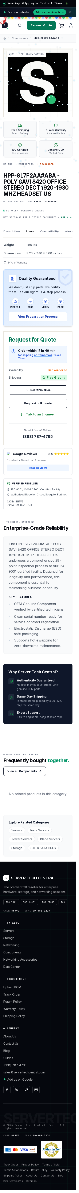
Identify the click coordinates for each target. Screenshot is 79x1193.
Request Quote (41, 25)
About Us (9, 1036)
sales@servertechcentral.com (24, 1072)
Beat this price (40, 390)
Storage (17, 848)
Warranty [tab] (71, 231)
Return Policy (12, 1001)
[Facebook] (7, 1089)
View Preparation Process (38, 316)
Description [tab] (11, 231)
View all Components (22, 771)
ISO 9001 (11, 902)
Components (20, 38)
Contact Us (11, 1043)
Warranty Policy (14, 1009)
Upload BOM (12, 987)
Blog (6, 1050)
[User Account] (70, 25)
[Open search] (20, 25)
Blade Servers (50, 839)
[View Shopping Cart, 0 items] (61, 25)
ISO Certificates (13, 1181)
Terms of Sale (51, 1164)
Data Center (11, 966)
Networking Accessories (20, 959)
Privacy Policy (30, 1164)
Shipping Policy (14, 1016)
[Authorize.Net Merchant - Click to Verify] (51, 1149)
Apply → (66, 217)
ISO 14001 (29, 902)
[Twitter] (26, 1089)
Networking (11, 945)
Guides (8, 1058)
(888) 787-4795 (38, 436)
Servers (16, 830)
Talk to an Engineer (40, 414)
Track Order (11, 994)
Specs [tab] (30, 231)
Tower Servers (21, 839)
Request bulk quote (38, 403)
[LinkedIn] (16, 1089)
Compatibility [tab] (49, 231)
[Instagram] (36, 1089)
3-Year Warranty (17, 262)
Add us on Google (50, 12)
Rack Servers (39, 830)
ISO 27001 (48, 902)
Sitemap (31, 1181)
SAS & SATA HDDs (43, 848)
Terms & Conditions (15, 1170)
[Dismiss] (69, 12)
